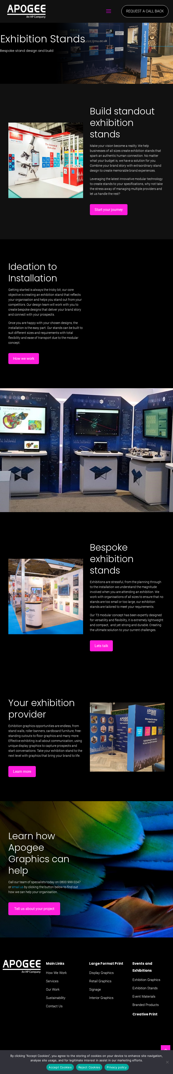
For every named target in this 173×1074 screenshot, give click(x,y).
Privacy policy (117, 1067)
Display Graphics (101, 973)
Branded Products (145, 1005)
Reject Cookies (89, 1067)
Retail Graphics (100, 981)
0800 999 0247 (70, 882)
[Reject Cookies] (167, 1062)
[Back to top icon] (165, 1050)
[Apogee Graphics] (23, 11)
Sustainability (55, 998)
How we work (23, 358)
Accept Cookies (60, 1067)
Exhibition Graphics (146, 980)
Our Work (52, 989)
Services (52, 981)
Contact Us (54, 1006)
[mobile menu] (108, 11)
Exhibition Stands (145, 988)
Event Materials (143, 996)
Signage (95, 989)
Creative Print (144, 1014)
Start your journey (109, 210)
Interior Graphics (101, 998)
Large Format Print (106, 963)
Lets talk (101, 646)
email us (17, 887)
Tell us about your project (34, 909)
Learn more (22, 771)
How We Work (56, 973)
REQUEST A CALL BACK (145, 11)
